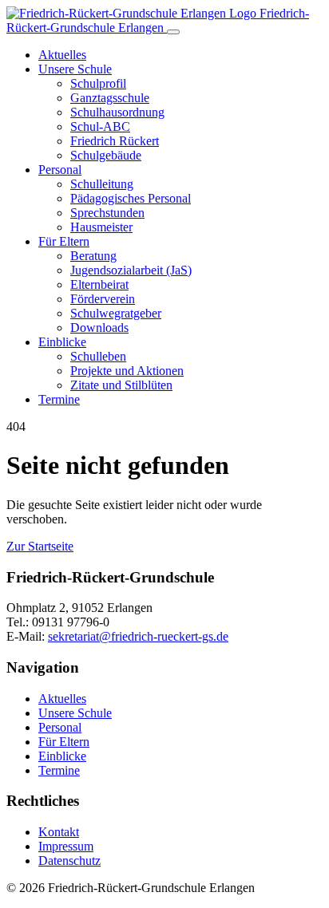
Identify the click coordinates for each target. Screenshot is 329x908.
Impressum (65, 846)
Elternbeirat (99, 284)
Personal (59, 169)
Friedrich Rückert (114, 141)
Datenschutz (69, 860)
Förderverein (102, 299)
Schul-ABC (100, 126)
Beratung (93, 256)
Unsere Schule (75, 69)
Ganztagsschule (109, 98)
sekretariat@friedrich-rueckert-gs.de (138, 636)
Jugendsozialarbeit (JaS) (131, 270)
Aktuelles (62, 54)
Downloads (99, 327)
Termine (59, 399)
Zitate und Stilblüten (121, 385)
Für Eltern (63, 241)
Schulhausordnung (117, 112)
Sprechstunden (107, 212)
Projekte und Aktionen (127, 370)
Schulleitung (101, 184)
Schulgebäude (105, 155)
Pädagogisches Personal (130, 198)
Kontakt (58, 832)
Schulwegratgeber (115, 313)
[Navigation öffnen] (173, 32)
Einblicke (62, 342)
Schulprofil (98, 83)
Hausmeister (101, 227)
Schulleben (98, 356)
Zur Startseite (39, 546)
